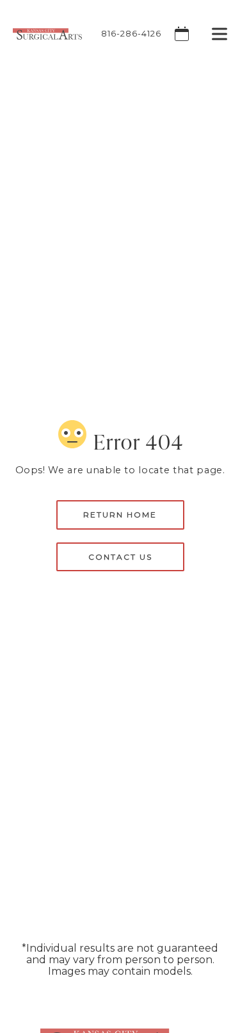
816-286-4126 (131, 33)
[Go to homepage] (41, 33)
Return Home (120, 514)
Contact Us (120, 557)
